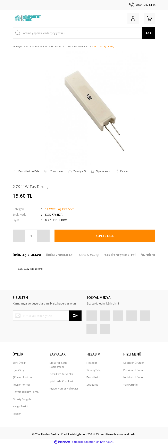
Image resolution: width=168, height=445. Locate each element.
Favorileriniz (94, 377)
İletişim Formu (21, 384)
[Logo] (28, 18)
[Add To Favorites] (26, 171)
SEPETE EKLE (105, 236)
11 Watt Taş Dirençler (59, 209)
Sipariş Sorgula (22, 399)
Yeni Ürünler (131, 384)
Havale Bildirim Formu (26, 392)
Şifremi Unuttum (23, 377)
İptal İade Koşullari (61, 381)
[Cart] (149, 18)
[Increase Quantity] (43, 236)
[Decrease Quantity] (19, 236)
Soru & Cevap (88, 255)
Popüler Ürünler (133, 370)
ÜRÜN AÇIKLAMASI (27, 255)
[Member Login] (133, 18)
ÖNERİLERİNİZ (151, 255)
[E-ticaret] (83, 442)
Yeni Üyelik (19, 363)
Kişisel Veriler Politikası (64, 388)
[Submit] (75, 315)
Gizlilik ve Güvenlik (61, 374)
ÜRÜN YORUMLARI (60, 255)
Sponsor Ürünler (133, 363)
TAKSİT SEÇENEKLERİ (120, 255)
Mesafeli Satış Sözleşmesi (58, 365)
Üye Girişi (18, 370)
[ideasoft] (62, 442)
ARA (149, 33)
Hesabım (92, 363)
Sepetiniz (92, 384)
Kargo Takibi (20, 406)
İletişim (17, 414)
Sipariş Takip (94, 370)
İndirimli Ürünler (133, 377)
